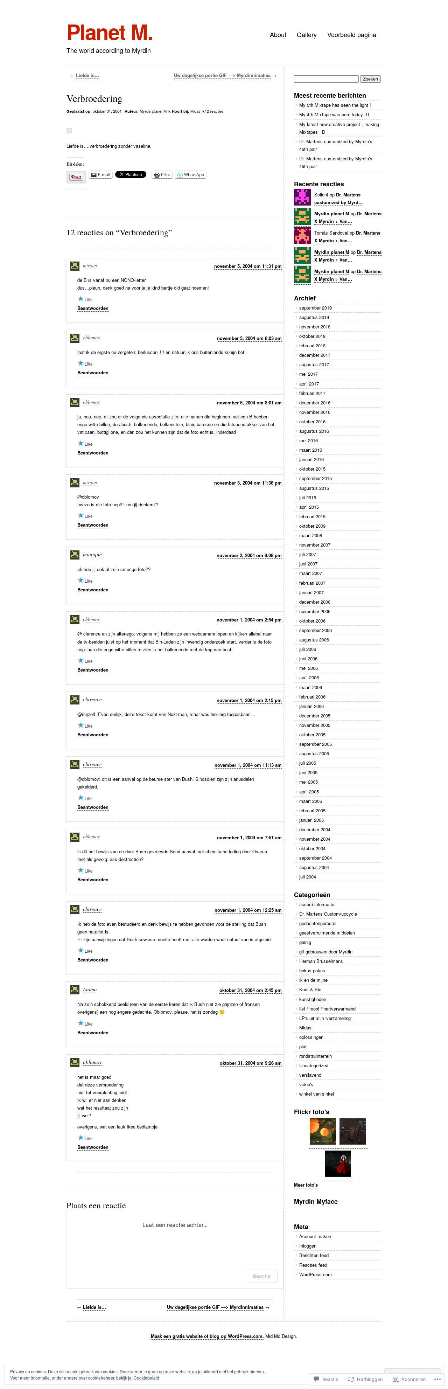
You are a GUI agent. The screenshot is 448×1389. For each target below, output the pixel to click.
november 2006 (314, 611)
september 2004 (315, 857)
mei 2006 (308, 668)
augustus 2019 (314, 317)
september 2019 (315, 307)
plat (303, 1046)
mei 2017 (308, 373)
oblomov (92, 1061)
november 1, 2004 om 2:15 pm (249, 700)
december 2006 (314, 601)
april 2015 (309, 506)
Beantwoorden (92, 308)
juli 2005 (307, 762)
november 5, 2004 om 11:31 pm (248, 266)
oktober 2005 (312, 734)
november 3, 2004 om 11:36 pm (248, 482)
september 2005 (315, 744)
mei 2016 (308, 440)
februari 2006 (312, 696)
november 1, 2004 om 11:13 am (248, 765)
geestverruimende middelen (327, 932)
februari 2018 (312, 345)
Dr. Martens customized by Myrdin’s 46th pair (335, 145)
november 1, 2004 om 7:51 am (249, 837)
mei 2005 (308, 781)
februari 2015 (312, 516)
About (278, 34)
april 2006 (309, 677)
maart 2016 (310, 449)
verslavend (310, 1074)
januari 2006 (311, 706)
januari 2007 (311, 592)
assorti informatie (316, 904)
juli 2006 (307, 649)
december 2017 (314, 355)
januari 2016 (311, 459)
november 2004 (314, 838)
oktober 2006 (312, 620)
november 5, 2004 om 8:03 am (249, 338)
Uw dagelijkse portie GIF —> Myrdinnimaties (222, 75)
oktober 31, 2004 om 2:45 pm (250, 990)
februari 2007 (312, 582)
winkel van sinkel (316, 1093)
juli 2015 (307, 497)
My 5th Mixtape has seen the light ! (335, 105)
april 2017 (309, 383)
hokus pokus (312, 970)
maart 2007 (310, 573)
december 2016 (314, 402)
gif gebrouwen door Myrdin (325, 951)
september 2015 (315, 478)
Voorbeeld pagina (351, 34)
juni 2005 (308, 772)
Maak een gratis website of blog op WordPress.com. (207, 1336)
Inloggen (307, 1245)
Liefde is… (87, 75)
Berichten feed (314, 1255)
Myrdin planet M (153, 111)
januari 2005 (311, 820)
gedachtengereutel (317, 923)
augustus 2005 (314, 753)
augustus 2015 (314, 488)
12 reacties (214, 111)
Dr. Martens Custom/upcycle (328, 913)
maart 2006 (310, 687)
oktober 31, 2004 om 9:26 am (251, 1063)
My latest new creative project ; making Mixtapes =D (339, 128)
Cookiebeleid (146, 1378)
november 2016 (314, 412)
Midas (195, 111)
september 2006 (315, 630)
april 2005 (309, 791)
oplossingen (311, 1037)
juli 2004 (307, 876)
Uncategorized (313, 1065)
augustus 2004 (314, 867)
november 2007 (314, 544)
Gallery (307, 34)
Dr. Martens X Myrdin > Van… (348, 275)
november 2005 (314, 725)
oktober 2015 (312, 468)
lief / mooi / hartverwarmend (327, 1008)
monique (92, 554)
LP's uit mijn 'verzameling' (325, 1018)
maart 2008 (310, 535)
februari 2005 (312, 810)
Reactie (261, 1276)
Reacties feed (313, 1265)
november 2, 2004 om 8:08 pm (249, 555)
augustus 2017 (314, 364)
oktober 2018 (312, 336)
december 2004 (314, 829)
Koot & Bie (310, 989)
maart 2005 (310, 801)
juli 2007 (307, 554)
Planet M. (109, 31)
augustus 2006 (314, 639)
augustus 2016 (314, 431)
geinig (305, 942)
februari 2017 (312, 393)
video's (306, 1084)
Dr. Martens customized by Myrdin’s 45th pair (335, 162)
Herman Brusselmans (321, 961)
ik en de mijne (313, 980)
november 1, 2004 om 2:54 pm (249, 619)
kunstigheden (312, 999)
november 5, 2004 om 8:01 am (249, 402)
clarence (92, 699)
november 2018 (314, 326)
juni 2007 (308, 563)
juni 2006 (308, 658)
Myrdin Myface (316, 1201)
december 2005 (314, 715)
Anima (90, 989)
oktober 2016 (312, 421)
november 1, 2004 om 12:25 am (248, 910)
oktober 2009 (312, 525)
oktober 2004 (312, 848)
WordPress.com (315, 1274)
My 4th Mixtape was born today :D (334, 114)
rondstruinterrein (315, 1056)
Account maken (315, 1236)
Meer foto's (306, 1184)
